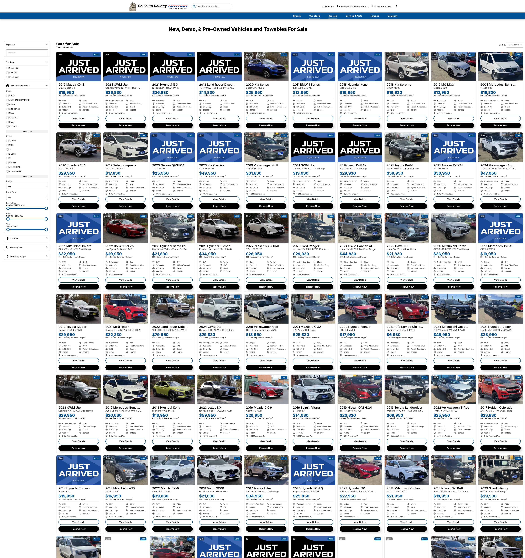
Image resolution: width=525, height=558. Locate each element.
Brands (297, 16)
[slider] (8, 208)
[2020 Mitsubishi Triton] (453, 228)
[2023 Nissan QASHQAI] (172, 147)
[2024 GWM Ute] (125, 66)
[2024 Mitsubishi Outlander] (453, 309)
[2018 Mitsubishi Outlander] (407, 470)
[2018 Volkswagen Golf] (266, 309)
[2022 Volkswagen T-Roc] (453, 389)
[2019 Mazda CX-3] (78, 66)
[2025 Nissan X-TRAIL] (453, 147)
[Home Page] (157, 6)
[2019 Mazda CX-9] (266, 389)
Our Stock (314, 16)
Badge (9, 181)
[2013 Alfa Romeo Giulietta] (407, 309)
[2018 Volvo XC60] (219, 470)
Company (393, 16)
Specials (332, 16)
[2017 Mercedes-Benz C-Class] (500, 228)
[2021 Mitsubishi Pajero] (78, 228)
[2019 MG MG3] (453, 66)
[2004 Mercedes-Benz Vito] (500, 66)
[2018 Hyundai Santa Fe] (172, 228)
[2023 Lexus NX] (219, 389)
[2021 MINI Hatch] (125, 309)
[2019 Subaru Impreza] (125, 147)
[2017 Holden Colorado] (500, 389)
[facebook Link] (396, 6)
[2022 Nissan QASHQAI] (266, 228)
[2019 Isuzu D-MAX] (360, 147)
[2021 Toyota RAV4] (407, 147)
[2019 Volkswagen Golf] (266, 147)
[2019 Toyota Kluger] (78, 309)
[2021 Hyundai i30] (172, 66)
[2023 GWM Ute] (78, 389)
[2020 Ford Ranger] (313, 228)
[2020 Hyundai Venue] (360, 309)
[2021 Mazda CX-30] (313, 309)
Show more (27, 131)
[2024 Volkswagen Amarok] (500, 147)
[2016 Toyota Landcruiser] (407, 389)
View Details (78, 118)
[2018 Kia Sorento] (407, 66)
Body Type (11, 192)
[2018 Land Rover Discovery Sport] (219, 66)
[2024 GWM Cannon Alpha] (360, 228)
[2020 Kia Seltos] (266, 66)
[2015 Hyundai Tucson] (78, 470)
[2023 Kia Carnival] (219, 147)
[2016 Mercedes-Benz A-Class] (125, 389)
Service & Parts (354, 16)
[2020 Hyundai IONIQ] (313, 470)
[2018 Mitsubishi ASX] (125, 470)
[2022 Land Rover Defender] (172, 309)
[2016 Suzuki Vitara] (313, 389)
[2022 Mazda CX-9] (172, 470)
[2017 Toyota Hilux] (266, 470)
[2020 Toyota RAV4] (78, 147)
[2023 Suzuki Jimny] (500, 470)
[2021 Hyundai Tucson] (219, 228)
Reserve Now (79, 125)
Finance (375, 16)
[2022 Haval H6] (407, 228)
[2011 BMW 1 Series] (313, 66)
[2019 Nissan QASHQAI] (360, 389)
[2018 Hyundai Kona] (360, 66)
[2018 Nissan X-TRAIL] (453, 470)
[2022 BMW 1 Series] (125, 228)
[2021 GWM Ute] (313, 147)
